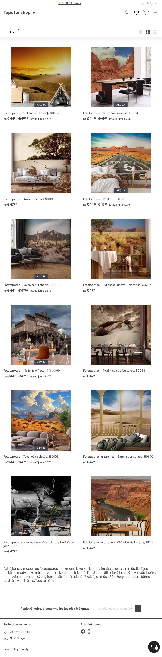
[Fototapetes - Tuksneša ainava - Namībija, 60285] (120, 253)
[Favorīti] (136, 12)
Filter (11, 32)
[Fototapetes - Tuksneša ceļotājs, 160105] (41, 424)
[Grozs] (146, 12)
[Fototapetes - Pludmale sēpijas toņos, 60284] (120, 339)
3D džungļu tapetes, (124, 576)
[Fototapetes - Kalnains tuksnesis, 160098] (41, 253)
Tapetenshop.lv (19, 12)
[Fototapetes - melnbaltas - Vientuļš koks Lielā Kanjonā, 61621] (41, 512)
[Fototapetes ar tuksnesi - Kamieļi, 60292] (41, 81)
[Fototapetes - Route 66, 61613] (120, 167)
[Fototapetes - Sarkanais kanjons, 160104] (120, 81)
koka (79, 568)
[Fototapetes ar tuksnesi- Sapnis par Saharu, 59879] (120, 424)
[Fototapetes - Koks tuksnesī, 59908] (41, 167)
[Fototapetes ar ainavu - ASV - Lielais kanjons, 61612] (120, 510)
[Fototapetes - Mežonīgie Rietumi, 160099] (41, 339)
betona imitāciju (101, 568)
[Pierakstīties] (138, 608)
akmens (69, 568)
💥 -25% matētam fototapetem (69, 3)
